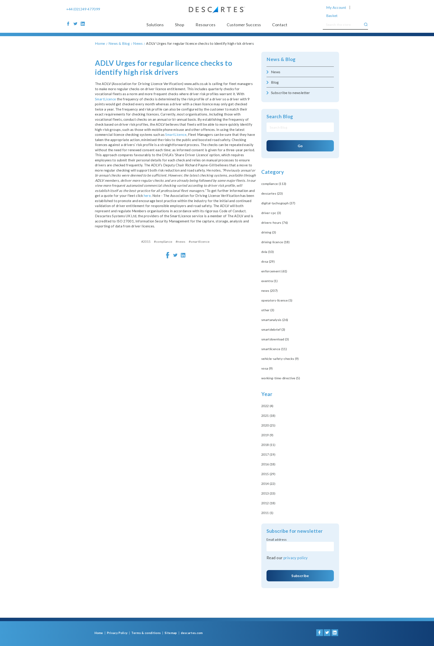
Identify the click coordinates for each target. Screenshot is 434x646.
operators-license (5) (276, 300)
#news (181, 241)
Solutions (155, 24)
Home (98, 633)
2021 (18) (268, 415)
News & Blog (281, 59)
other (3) (267, 310)
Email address (277, 539)
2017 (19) (268, 454)
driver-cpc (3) (271, 213)
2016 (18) (268, 464)
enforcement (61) (274, 271)
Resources (205, 24)
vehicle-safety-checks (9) (280, 359)
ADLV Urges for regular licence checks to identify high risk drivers (163, 67)
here (147, 195)
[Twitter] (175, 255)
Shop (179, 24)
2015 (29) (268, 474)
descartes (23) (272, 193)
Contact (279, 24)
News (276, 72)
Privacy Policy (117, 633)
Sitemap (171, 633)
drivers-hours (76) (274, 222)
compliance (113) (273, 184)
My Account (336, 7)
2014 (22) (268, 484)
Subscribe (300, 575)
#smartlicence (199, 241)
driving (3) (268, 232)
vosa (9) (267, 368)
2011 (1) (267, 513)
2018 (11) (268, 445)
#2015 (146, 241)
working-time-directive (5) (280, 378)
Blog (275, 82)
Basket (332, 15)
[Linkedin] (183, 255)
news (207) (269, 290)
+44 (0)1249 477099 (83, 9)
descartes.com (192, 633)
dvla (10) (267, 252)
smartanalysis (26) (274, 320)
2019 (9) (267, 435)
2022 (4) (267, 406)
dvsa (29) (268, 261)
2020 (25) (268, 425)
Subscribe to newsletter (290, 92)
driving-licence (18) (275, 242)
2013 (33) (268, 493)
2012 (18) (268, 503)
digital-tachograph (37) (278, 203)
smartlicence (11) (274, 349)
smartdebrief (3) (273, 329)
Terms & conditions (146, 633)
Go (300, 146)
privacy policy (295, 557)
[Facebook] (167, 255)
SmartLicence (105, 99)
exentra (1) (269, 281)
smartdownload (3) (275, 339)
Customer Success (244, 24)
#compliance (163, 241)
